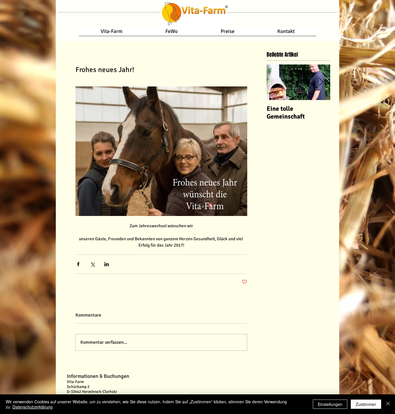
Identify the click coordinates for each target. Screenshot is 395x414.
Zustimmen (366, 404)
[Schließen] (388, 404)
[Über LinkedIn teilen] (106, 264)
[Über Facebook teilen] (78, 264)
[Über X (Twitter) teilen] (92, 264)
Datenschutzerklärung (32, 407)
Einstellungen (330, 404)
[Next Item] (321, 82)
